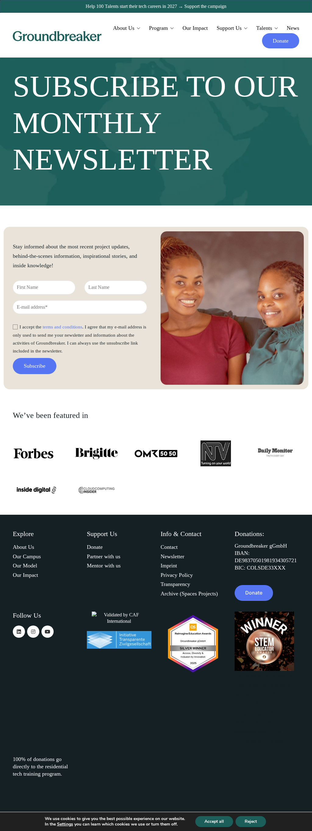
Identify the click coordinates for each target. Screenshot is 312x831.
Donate (95, 547)
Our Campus (27, 556)
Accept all (214, 821)
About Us (23, 547)
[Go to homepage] (58, 36)
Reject (251, 821)
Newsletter (172, 556)
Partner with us (103, 556)
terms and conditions (62, 326)
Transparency (175, 584)
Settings (65, 824)
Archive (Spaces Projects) (189, 594)
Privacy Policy (177, 575)
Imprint (169, 566)
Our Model (25, 566)
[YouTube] (47, 632)
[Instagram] (33, 632)
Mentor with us (104, 566)
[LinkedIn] (19, 632)
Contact (169, 547)
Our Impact (25, 575)
